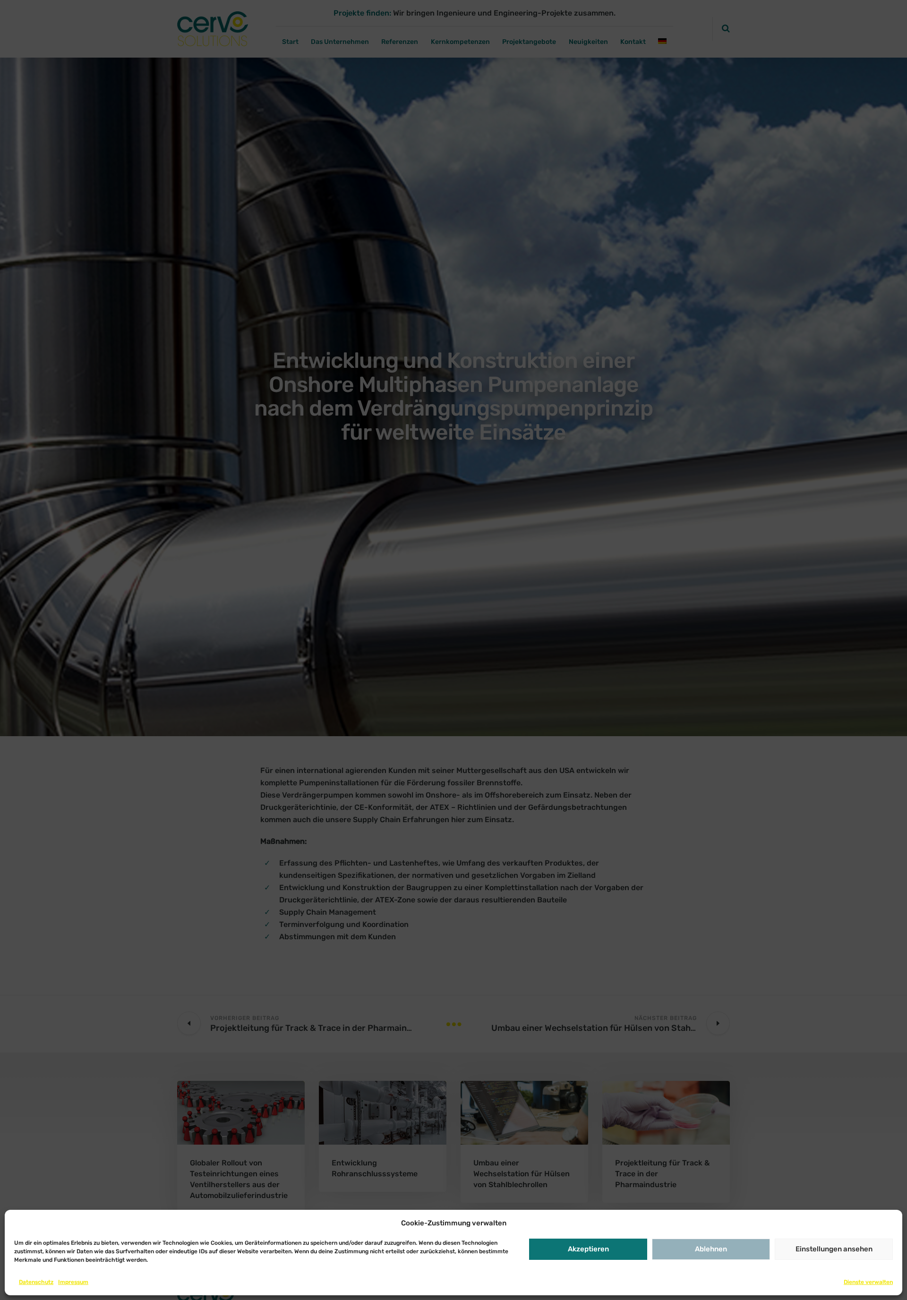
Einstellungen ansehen (834, 1249)
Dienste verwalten (868, 1282)
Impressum (73, 1282)
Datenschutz (36, 1282)
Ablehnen (711, 1249)
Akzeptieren (588, 1249)
